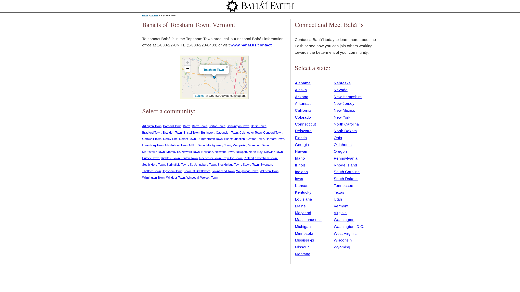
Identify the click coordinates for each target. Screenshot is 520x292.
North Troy (255, 152)
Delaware (303, 131)
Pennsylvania (346, 158)
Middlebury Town (176, 145)
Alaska (301, 90)
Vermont (154, 15)
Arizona (301, 97)
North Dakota (345, 131)
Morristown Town (153, 152)
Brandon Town (172, 132)
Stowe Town (251, 164)
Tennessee (343, 186)
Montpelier (239, 145)
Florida (301, 138)
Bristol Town (191, 132)
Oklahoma (343, 145)
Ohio (338, 138)
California (303, 110)
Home (145, 15)
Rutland (249, 158)
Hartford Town (275, 139)
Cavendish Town (227, 132)
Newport (241, 152)
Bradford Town (151, 132)
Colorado (303, 117)
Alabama (303, 83)
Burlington (207, 132)
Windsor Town (175, 177)
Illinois (300, 165)
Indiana (301, 172)
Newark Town (191, 152)
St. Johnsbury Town (203, 164)
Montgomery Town (218, 145)
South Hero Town (153, 164)
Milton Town (197, 145)
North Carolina (346, 124)
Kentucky (303, 192)
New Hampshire (348, 97)
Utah (338, 199)
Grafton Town (255, 139)
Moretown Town (258, 145)
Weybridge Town (247, 171)
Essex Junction (234, 139)
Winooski (192, 177)
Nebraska (342, 83)
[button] (214, 77)
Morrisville (173, 152)
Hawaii (301, 151)
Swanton (266, 164)
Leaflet (199, 95)
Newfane (207, 152)
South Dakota (346, 179)
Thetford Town (151, 171)
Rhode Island (345, 165)
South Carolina (347, 172)
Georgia (302, 145)
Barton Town (217, 126)
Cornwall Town (151, 139)
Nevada (341, 90)
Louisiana (303, 199)
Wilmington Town (153, 177)
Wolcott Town (209, 177)
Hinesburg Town (153, 145)
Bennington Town (238, 126)
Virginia (340, 213)
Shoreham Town (266, 158)
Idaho (300, 158)
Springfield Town (177, 164)
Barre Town (199, 126)
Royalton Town (232, 158)
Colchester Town (250, 132)
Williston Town (269, 171)
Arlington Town (151, 126)
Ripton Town (189, 158)
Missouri (302, 247)
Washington (344, 220)
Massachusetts (308, 220)
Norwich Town (273, 152)
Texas (339, 192)
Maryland (303, 213)
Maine (300, 206)
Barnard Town (172, 126)
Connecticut (305, 124)
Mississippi (304, 240)
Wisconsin (343, 240)
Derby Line (170, 139)
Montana (302, 254)
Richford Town (170, 158)
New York (342, 117)
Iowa (299, 179)
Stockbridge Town (229, 164)
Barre (186, 126)
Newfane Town (224, 152)
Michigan (303, 226)
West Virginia (345, 233)
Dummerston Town (210, 139)
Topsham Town (214, 69)
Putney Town (150, 158)
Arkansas (303, 103)
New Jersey (344, 103)
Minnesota (304, 233)
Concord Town (272, 132)
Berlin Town (258, 126)
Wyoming (342, 247)
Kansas (301, 186)
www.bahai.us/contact (251, 45)
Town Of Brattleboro (197, 171)
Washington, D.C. (349, 226)
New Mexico (344, 110)
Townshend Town (223, 171)
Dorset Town (187, 139)
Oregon (340, 151)
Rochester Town (210, 158)
